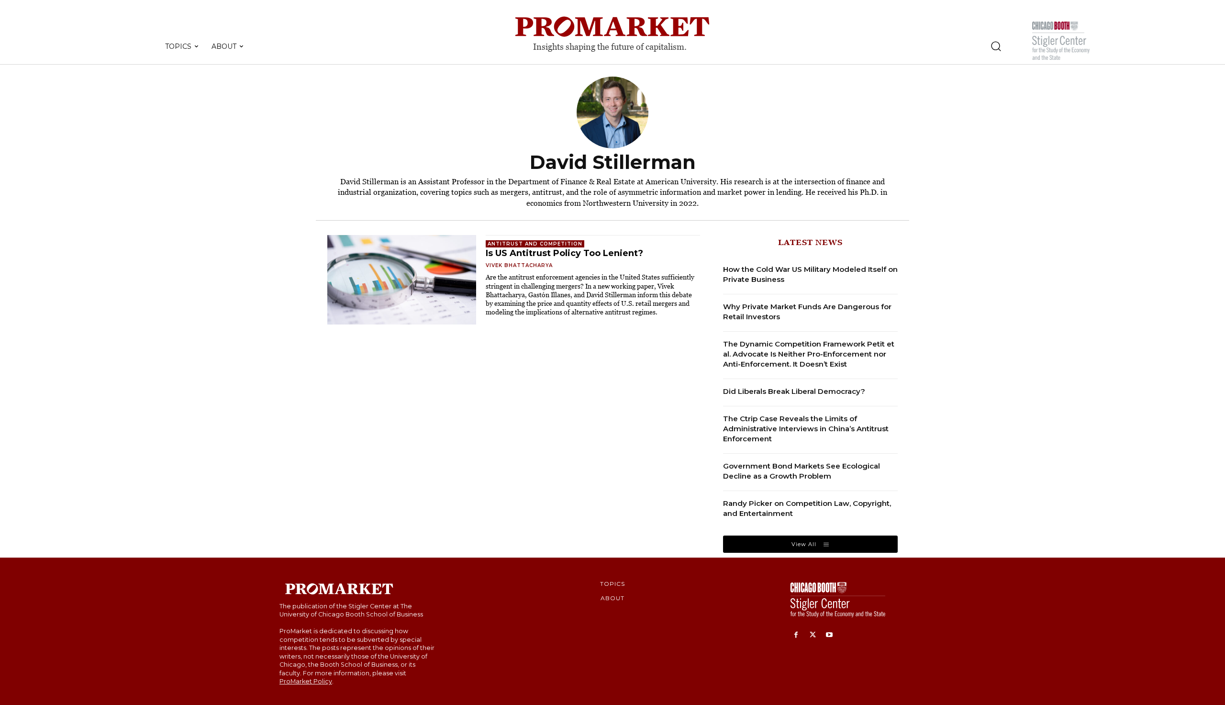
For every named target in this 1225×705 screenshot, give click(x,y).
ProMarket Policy (305, 681)
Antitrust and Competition (535, 244)
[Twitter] (813, 635)
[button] (996, 46)
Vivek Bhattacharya (519, 265)
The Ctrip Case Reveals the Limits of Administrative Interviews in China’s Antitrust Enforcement (806, 428)
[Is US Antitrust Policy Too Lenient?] (401, 280)
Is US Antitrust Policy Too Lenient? (564, 253)
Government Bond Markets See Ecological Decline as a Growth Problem (801, 471)
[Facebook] (796, 635)
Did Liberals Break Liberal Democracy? (794, 391)
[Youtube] (829, 635)
